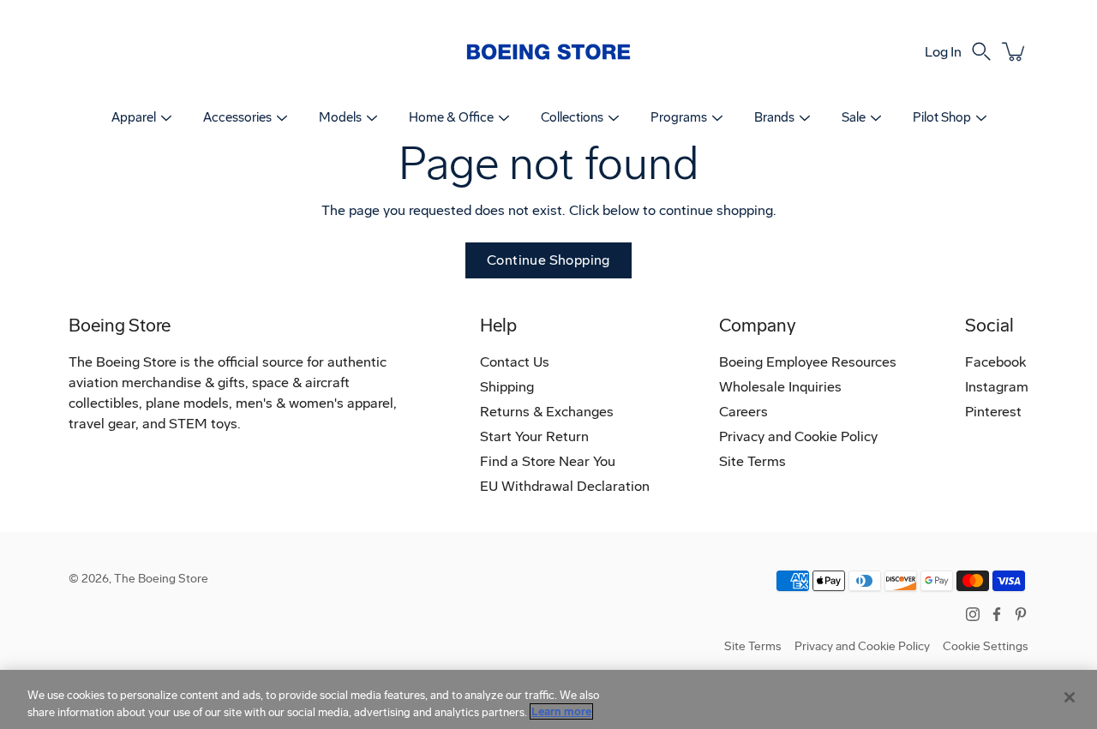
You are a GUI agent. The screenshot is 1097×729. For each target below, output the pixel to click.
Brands (774, 117)
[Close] (1069, 697)
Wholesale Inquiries (780, 387)
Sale (854, 117)
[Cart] (1014, 51)
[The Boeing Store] (548, 51)
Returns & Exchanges (547, 411)
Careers (743, 411)
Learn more (561, 711)
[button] (981, 51)
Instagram (996, 387)
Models (340, 117)
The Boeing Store (161, 578)
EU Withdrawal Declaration (565, 486)
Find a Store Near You (547, 461)
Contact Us (514, 362)
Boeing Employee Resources (807, 362)
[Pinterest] (1020, 614)
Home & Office (451, 117)
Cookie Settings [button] (985, 646)
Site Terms (752, 461)
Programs (678, 117)
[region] (548, 699)
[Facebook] (996, 614)
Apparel (133, 117)
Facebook (995, 362)
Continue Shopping (548, 260)
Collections (572, 117)
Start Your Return (534, 436)
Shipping (507, 387)
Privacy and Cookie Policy (798, 436)
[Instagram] (972, 614)
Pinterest (993, 411)
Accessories (237, 117)
